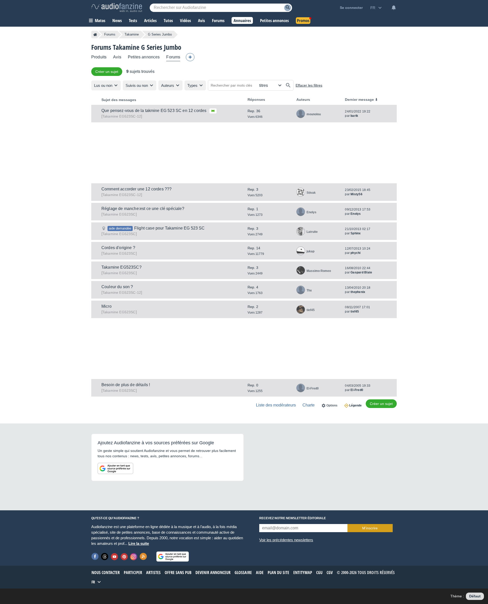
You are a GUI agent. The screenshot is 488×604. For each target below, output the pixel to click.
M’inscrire (370, 528)
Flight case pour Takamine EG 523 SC (169, 228)
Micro (106, 306)
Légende (355, 405)
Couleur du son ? (117, 287)
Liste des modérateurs (276, 405)
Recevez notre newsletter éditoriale (292, 518)
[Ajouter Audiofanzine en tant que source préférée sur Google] (115, 468)
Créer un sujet (106, 72)
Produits (98, 57)
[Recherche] (287, 7)
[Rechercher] (288, 85)
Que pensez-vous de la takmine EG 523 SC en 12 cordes (153, 110)
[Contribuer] (190, 57)
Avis (117, 57)
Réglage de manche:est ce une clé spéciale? (142, 208)
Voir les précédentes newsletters (286, 540)
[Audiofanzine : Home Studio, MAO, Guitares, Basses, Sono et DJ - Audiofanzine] (116, 7)
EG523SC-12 (121, 116)
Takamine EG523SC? (121, 267)
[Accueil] (95, 34)
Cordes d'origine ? (118, 248)
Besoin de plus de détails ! (125, 385)
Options (332, 405)
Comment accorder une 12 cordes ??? (136, 189)
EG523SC (119, 214)
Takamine (132, 34)
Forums (109, 34)
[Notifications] (394, 8)
